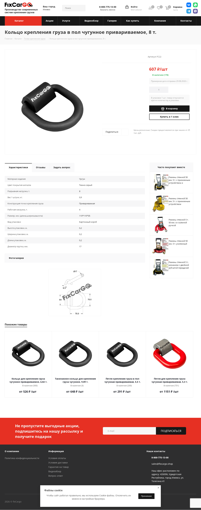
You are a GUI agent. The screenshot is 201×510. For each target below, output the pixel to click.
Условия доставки (58, 462)
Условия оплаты (57, 458)
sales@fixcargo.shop (162, 463)
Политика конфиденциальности (22, 458)
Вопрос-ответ (55, 475)
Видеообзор (54, 471)
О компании (12, 451)
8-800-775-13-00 (107, 7)
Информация (56, 451)
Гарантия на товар (58, 466)
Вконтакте (34, 502)
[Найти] (81, 8)
